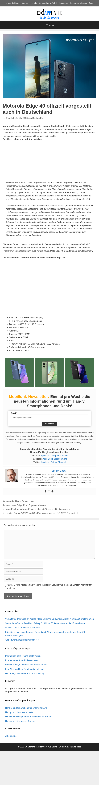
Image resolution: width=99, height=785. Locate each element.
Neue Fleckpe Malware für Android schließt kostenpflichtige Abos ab (38, 509)
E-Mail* (14, 413)
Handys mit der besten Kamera (20, 721)
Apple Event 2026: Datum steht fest (22, 640)
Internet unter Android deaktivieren (21, 660)
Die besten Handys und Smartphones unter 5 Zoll (28, 716)
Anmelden (49, 424)
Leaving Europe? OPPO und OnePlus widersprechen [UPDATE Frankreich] (42, 513)
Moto (8, 505)
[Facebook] (45, 491)
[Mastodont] (52, 491)
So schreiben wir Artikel (48, 3)
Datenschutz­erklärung (78, 3)
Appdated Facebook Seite (55, 459)
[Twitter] (49, 491)
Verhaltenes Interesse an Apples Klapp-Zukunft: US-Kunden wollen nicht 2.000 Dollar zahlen (49, 619)
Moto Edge (17, 505)
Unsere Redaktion (12, 3)
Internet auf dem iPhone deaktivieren (22, 656)
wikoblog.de (10, 736)
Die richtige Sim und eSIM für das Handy (24, 673)
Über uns (25, 3)
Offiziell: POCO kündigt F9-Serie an (22, 627)
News (91, 3)
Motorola (10, 501)
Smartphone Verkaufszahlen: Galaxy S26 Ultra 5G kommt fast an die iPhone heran (45, 623)
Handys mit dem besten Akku (19, 712)
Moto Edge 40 (29, 505)
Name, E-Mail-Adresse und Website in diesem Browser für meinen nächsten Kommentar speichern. (49, 586)
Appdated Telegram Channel (54, 455)
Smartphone (28, 501)
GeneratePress (74, 747)
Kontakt (34, 3)
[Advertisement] (49, 767)
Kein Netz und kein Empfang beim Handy (25, 669)
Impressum (63, 3)
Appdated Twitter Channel (53, 462)
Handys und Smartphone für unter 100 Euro (26, 708)
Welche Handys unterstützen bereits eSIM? (26, 664)
